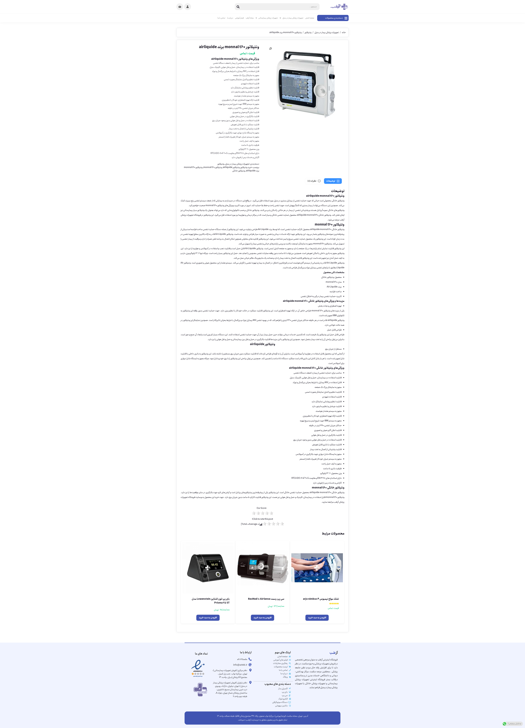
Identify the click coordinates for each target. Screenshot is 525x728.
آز (333, 652)
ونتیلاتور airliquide (231, 167)
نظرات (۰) (311, 181)
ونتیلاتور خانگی (238, 170)
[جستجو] (238, 6)
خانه (344, 32)
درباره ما (230, 17)
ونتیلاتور (308, 32)
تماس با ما (221, 17)
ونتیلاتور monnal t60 (212, 167)
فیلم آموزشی (239, 17)
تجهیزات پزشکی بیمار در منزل (292, 17)
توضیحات (330, 181)
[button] (270, 48)
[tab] (333, 181)
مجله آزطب (250, 17)
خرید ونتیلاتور (246, 167)
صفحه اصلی (309, 17)
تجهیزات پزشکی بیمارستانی (268, 17)
